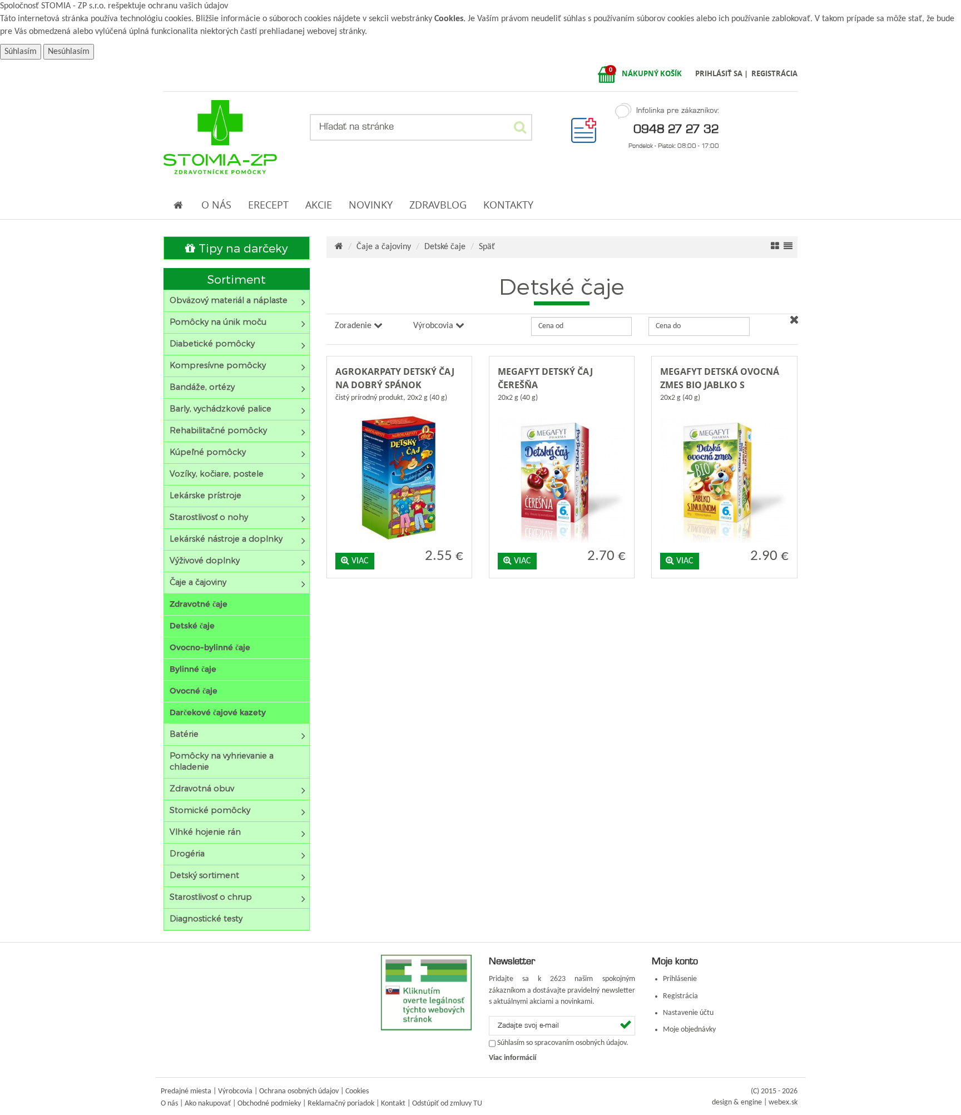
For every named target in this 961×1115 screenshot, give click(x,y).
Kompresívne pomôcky (218, 365)
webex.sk (783, 1102)
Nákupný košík (652, 73)
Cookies (448, 18)
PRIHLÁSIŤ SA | (722, 73)
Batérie (184, 734)
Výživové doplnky (205, 560)
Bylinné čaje (193, 669)
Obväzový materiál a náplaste (229, 300)
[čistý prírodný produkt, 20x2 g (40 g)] (399, 412)
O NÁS (216, 205)
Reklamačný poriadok (341, 1103)
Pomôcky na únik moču (218, 321)
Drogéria (187, 853)
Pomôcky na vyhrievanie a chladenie (222, 761)
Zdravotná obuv (202, 788)
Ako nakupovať (208, 1103)
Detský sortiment (204, 875)
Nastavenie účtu (688, 1013)
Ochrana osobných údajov (299, 1091)
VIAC (359, 561)
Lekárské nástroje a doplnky (226, 538)
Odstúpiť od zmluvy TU (447, 1103)
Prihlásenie (680, 979)
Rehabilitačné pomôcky (218, 430)
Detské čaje (192, 626)
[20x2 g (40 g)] (562, 412)
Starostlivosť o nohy (209, 517)
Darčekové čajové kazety (218, 712)
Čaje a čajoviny (198, 582)
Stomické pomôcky (210, 810)
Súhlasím (20, 51)
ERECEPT (268, 205)
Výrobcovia (235, 1091)
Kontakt (393, 1103)
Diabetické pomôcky (212, 343)
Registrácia (680, 996)
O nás (169, 1103)
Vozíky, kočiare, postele (217, 473)
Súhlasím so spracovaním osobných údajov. (562, 1043)
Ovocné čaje (193, 691)
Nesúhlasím (69, 51)
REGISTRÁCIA (774, 73)
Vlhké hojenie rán (205, 831)
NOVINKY (371, 205)
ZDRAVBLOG (438, 205)
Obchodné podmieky (269, 1103)
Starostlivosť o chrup (211, 896)
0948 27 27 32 (676, 128)
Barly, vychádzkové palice (220, 408)
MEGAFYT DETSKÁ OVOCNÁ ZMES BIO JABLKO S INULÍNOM (719, 384)
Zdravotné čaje (198, 604)
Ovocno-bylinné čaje (210, 647)
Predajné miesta (186, 1091)
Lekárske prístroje (205, 495)
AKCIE (318, 205)
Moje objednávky (689, 1029)
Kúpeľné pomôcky (208, 452)
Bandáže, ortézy (202, 387)
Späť (487, 246)
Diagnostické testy (206, 918)
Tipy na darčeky (241, 248)
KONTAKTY (508, 205)
